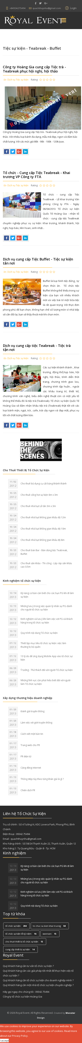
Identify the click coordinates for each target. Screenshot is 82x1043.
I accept (4, 1040)
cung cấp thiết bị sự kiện (20, 949)
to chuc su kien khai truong (49, 925)
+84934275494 (18, 8)
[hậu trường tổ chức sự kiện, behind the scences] (41, 450)
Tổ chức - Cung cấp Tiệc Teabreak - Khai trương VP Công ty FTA (36, 174)
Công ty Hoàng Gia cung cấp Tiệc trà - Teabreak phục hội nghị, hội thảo (34, 69)
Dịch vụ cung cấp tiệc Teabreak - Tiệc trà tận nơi (37, 347)
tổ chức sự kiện (16, 925)
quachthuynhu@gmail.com (47, 8)
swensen (49, 933)
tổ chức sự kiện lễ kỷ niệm (20, 933)
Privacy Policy (20, 1035)
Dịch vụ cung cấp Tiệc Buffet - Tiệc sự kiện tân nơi (38, 261)
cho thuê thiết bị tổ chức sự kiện (24, 941)
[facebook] (35, 3)
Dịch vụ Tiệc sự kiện (17, 79)
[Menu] (63, 20)
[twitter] (40, 3)
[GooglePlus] (45, 3)
